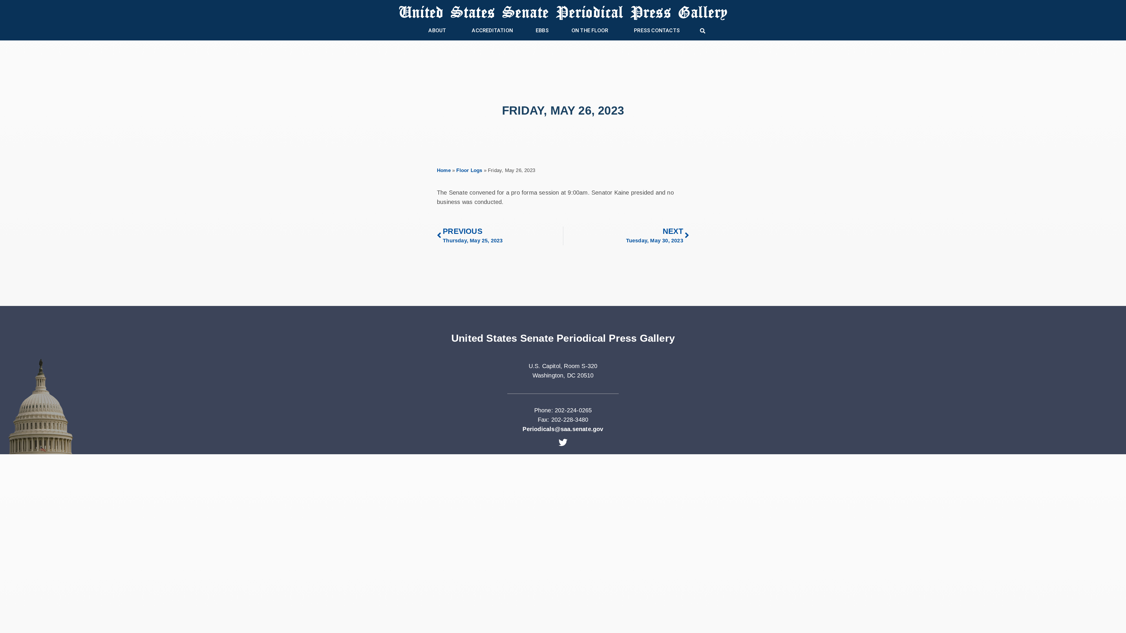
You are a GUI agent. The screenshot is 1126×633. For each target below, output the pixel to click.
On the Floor (590, 30)
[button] (703, 30)
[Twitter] (563, 442)
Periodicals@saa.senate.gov (563, 429)
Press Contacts (657, 30)
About (437, 30)
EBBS (542, 30)
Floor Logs (469, 170)
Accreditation (492, 30)
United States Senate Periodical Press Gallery (563, 11)
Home (444, 170)
